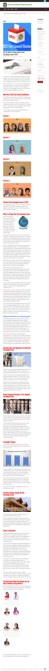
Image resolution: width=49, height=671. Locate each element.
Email (39, 57)
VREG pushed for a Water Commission (11, 289)
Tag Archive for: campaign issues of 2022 (14, 13)
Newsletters (14, 56)
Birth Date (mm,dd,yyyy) (40, 63)
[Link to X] (45, 1)
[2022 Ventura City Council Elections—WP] (17, 37)
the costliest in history (20, 444)
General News (41, 21)
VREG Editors (21, 56)
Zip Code (39, 70)
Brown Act (16, 309)
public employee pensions (20, 417)
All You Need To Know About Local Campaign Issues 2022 (13, 53)
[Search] (45, 9)
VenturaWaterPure (7, 229)
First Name (40, 46)
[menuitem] (5, 9)
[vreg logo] (17, 5)
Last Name (40, 51)
